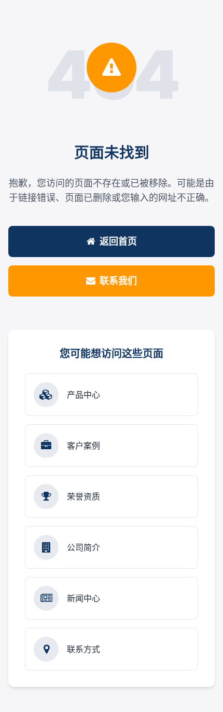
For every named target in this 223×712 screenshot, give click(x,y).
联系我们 (118, 280)
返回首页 (118, 241)
